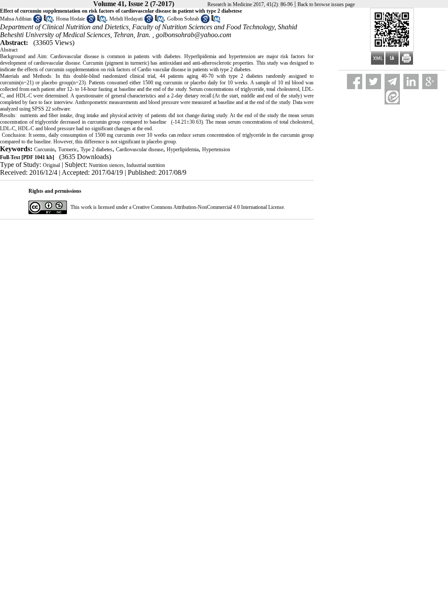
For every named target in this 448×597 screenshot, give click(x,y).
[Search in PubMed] (48, 21)
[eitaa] (392, 96)
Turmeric (67, 149)
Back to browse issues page (326, 4)
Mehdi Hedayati (126, 19)
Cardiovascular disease (139, 149)
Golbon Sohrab (183, 19)
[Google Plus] (430, 81)
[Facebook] (354, 81)
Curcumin (44, 149)
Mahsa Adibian (16, 19)
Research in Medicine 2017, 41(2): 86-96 (250, 4)
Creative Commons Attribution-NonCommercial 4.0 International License (208, 207)
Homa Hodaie (70, 19)
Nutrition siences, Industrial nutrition (127, 165)
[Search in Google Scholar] (37, 21)
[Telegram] (392, 81)
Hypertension (216, 149)
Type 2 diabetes (96, 149)
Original (51, 165)
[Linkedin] (411, 81)
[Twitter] (373, 81)
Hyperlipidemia (183, 149)
